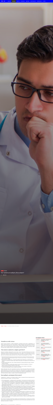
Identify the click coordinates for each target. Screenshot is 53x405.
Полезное (14, 1)
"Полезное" (38, 347)
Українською (39, 1)
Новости (9, 1)
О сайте (44, 1)
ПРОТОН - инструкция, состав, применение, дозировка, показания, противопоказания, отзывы (46, 355)
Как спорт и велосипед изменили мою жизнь (46, 347)
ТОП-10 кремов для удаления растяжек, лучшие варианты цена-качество (45, 344)
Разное (2, 270)
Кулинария (23, 1)
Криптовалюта (33, 1)
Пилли (3, 1)
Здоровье (27, 1)
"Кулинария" (38, 350)
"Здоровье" (38, 354)
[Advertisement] (18, 332)
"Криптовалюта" (38, 358)
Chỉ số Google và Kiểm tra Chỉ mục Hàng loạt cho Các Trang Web (45, 358)
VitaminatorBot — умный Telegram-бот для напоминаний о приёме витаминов (46, 340)
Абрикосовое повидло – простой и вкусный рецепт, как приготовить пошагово (45, 351)
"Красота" (37, 343)
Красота (18, 1)
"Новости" (37, 339)
